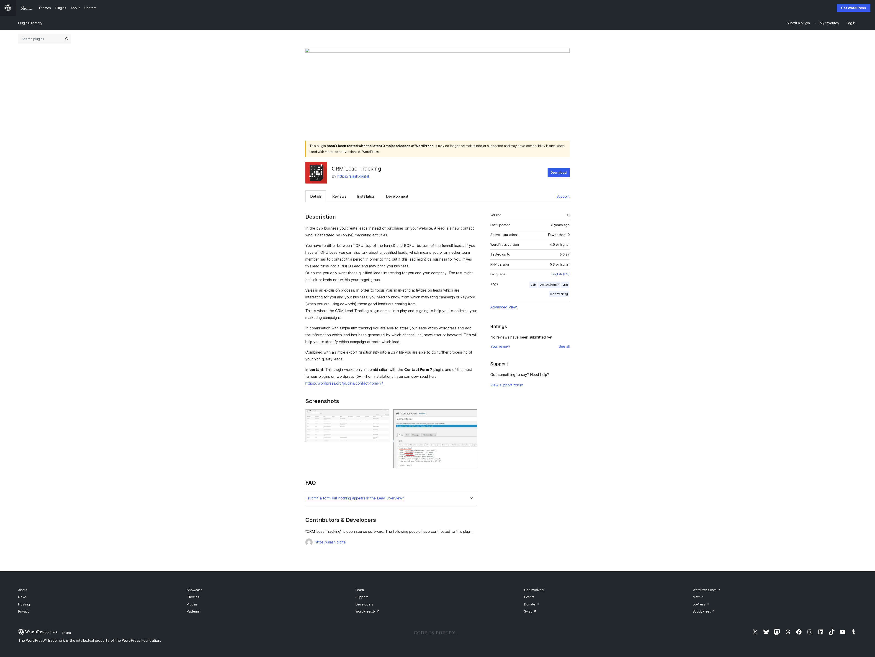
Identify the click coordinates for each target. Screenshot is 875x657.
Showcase (195, 590)
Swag (530, 611)
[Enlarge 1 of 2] (383, 415)
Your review (500, 346)
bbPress (701, 604)
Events (529, 597)
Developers (364, 604)
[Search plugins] (66, 39)
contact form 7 (549, 284)
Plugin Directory (30, 23)
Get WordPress (853, 8)
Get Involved (534, 590)
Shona (66, 632)
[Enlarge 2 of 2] (471, 415)
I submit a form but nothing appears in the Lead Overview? (354, 498)
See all (564, 346)
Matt (698, 597)
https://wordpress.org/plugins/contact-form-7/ (344, 383)
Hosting (24, 604)
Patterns (193, 611)
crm (565, 284)
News (22, 597)
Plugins (192, 604)
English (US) (560, 274)
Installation (366, 196)
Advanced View (503, 307)
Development (397, 196)
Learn (359, 590)
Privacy (23, 611)
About (22, 590)
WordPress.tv (367, 611)
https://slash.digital (353, 176)
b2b (533, 284)
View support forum (506, 385)
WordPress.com (706, 590)
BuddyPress (704, 611)
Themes (193, 597)
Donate (531, 604)
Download (559, 172)
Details (316, 196)
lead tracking (559, 294)
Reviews (339, 196)
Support (563, 196)
